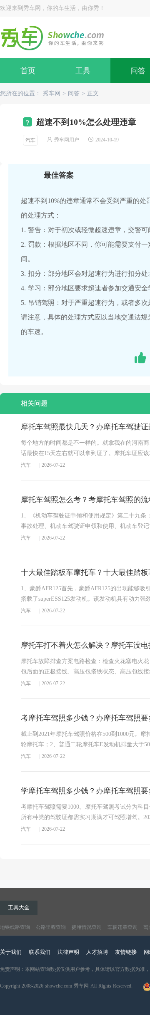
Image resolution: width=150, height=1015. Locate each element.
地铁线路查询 (15, 927)
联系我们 (39, 952)
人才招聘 (97, 952)
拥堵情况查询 (87, 927)
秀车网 (51, 93)
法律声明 (68, 952)
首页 (27, 71)
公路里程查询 (51, 927)
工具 (82, 71)
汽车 (30, 140)
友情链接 (126, 952)
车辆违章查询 (123, 927)
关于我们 (11, 952)
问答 (74, 93)
